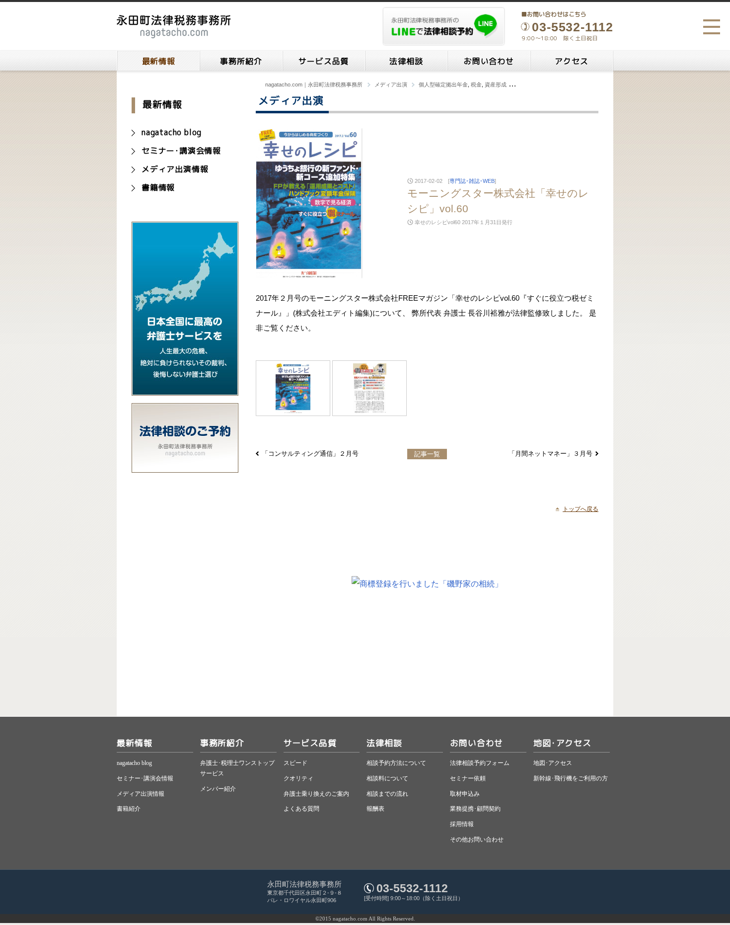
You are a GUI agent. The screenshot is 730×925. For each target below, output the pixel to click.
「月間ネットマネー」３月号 (550, 453)
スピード (295, 762)
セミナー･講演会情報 (181, 150)
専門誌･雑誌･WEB (472, 181)
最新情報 (158, 61)
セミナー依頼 (468, 778)
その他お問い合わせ (477, 839)
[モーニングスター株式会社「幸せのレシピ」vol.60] (293, 388)
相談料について (387, 778)
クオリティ (298, 778)
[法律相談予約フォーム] (185, 468)
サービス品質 (323, 61)
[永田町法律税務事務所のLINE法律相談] (443, 26)
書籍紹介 (129, 808)
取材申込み (465, 793)
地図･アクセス (562, 743)
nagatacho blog (172, 132)
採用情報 (462, 824)
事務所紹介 (241, 61)
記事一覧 (427, 454)
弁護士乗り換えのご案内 (316, 793)
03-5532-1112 (412, 888)
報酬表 (375, 808)
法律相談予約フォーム (480, 762)
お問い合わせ (489, 61)
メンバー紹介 (218, 788)
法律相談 (406, 61)
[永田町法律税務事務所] (174, 26)
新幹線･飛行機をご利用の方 (570, 778)
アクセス (571, 61)
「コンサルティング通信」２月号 (310, 453)
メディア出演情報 (175, 169)
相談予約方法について (396, 762)
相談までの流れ (387, 793)
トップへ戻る (580, 508)
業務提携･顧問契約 (475, 808)
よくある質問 (301, 808)
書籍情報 (158, 187)
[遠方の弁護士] (185, 391)
